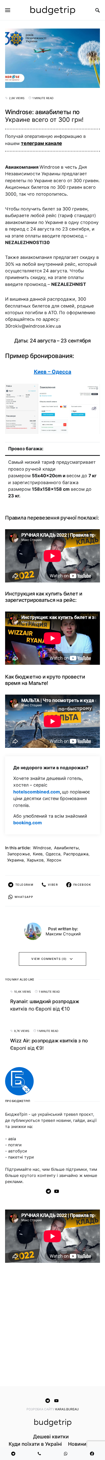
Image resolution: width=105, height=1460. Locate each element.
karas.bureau (67, 1409)
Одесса (53, 853)
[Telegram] (48, 1191)
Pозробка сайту (41, 1409)
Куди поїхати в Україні (35, 1444)
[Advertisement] (52, 1325)
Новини (77, 1444)
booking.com (27, 822)
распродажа (75, 853)
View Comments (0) (49, 959)
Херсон (54, 859)
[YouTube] (56, 1191)
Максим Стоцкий (63, 933)
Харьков (35, 859)
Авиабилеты (66, 847)
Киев (38, 853)
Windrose (42, 847)
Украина (15, 859)
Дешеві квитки (51, 1437)
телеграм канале (41, 143)
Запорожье (18, 853)
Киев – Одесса (52, 372)
